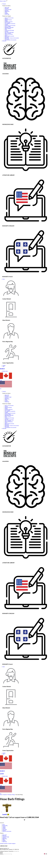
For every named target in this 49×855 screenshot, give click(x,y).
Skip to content (3, 1)
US (0, 388)
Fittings (13, 794)
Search (1, 852)
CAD (1, 380)
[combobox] (45, 854)
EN (46, 853)
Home (1, 794)
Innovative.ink (16, 851)
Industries (5, 794)
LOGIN (2, 773)
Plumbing (9, 794)
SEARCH (2, 368)
